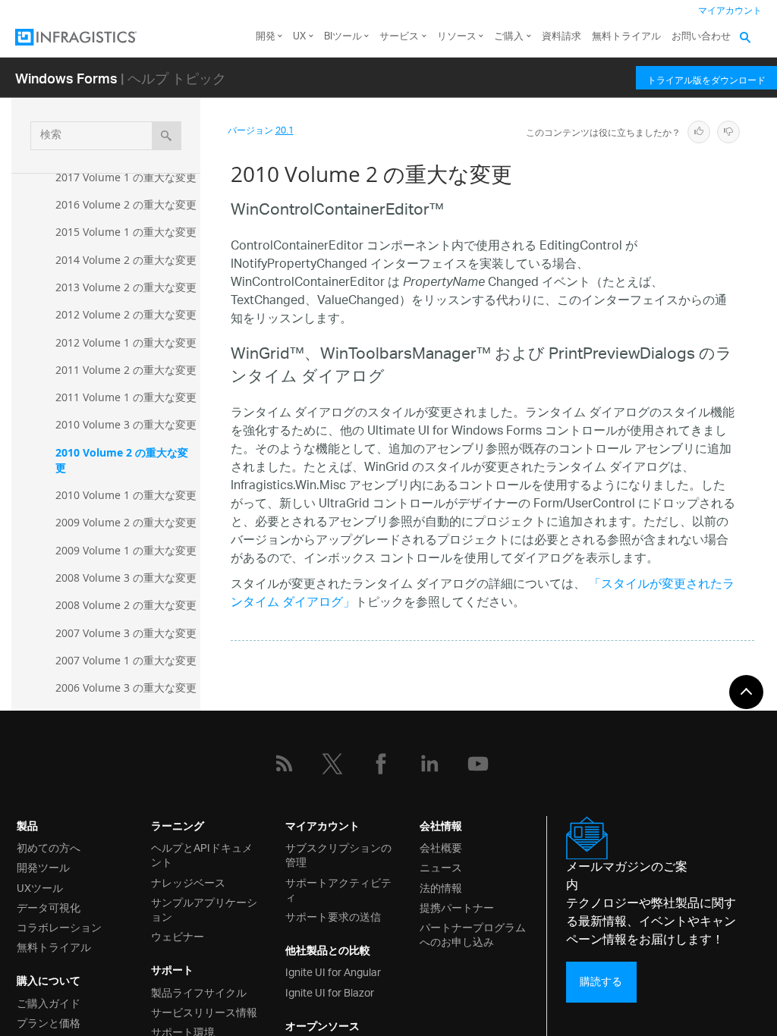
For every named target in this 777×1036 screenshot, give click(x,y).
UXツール (40, 886)
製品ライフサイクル (199, 991)
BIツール (343, 37)
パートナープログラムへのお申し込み (473, 933)
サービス (399, 37)
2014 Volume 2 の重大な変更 (126, 260)
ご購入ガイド (48, 1002)
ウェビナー (177, 935)
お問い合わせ (701, 37)
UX (299, 37)
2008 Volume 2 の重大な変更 (126, 605)
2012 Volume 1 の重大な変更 (126, 342)
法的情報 (441, 886)
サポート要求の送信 (333, 915)
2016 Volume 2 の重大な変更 (126, 204)
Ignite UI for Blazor (329, 991)
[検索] (166, 135)
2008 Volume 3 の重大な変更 (126, 577)
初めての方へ (48, 846)
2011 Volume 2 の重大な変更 (126, 370)
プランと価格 (48, 1021)
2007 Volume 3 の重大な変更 (126, 633)
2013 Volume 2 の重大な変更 (126, 287)
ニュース (441, 866)
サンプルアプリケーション (204, 908)
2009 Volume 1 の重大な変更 (126, 550)
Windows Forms (66, 78)
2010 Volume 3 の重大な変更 (126, 424)
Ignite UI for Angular (333, 971)
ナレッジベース (188, 881)
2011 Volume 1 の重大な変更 (126, 397)
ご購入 (509, 37)
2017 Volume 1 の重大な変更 (126, 177)
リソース (457, 37)
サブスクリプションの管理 (338, 854)
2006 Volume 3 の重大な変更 (126, 687)
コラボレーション (59, 926)
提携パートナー (457, 906)
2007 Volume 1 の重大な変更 (126, 660)
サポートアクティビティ (338, 889)
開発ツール (43, 866)
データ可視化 (48, 906)
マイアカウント (730, 11)
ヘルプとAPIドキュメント (202, 854)
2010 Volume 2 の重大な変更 (121, 460)
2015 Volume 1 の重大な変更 (126, 231)
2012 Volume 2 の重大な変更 (126, 314)
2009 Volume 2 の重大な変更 (126, 522)
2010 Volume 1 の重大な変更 (126, 495)
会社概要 (441, 846)
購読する (601, 982)
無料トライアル (626, 37)
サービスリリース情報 (204, 1011)
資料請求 (561, 37)
